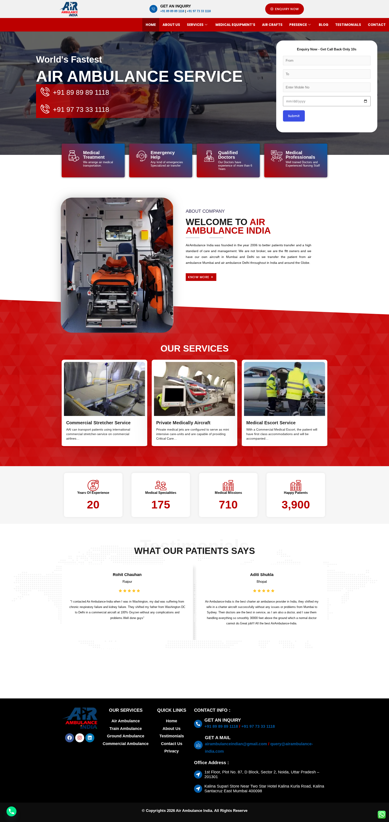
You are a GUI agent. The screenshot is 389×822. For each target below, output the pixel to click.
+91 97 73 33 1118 (199, 11)
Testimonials (348, 24)
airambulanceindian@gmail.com (236, 744)
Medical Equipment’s (235, 24)
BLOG (323, 24)
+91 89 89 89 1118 (172, 11)
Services (195, 24)
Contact (377, 24)
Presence (298, 24)
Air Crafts (272, 24)
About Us (171, 24)
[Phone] (11, 811)
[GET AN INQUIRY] (153, 9)
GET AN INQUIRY (175, 6)
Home (151, 24)
